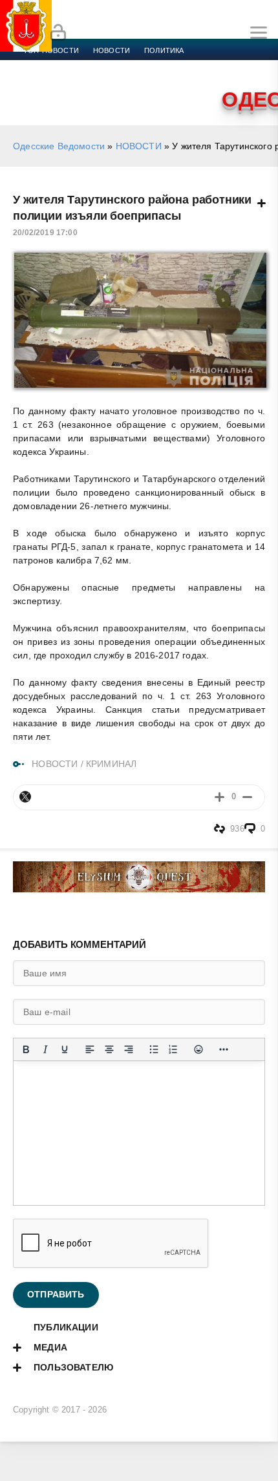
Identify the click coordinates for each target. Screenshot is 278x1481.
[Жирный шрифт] (26, 1049)
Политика (164, 50)
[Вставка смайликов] (198, 1049)
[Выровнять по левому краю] (90, 1049)
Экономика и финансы (69, 66)
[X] (25, 797)
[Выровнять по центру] (109, 1049)
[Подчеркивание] (64, 1049)
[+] (219, 797)
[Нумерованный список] (173, 1049)
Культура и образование (220, 66)
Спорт (143, 66)
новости (111, 50)
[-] (247, 797)
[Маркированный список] (154, 1049)
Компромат (46, 81)
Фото (134, 81)
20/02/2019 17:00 (45, 232)
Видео (96, 81)
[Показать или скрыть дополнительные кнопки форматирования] (223, 1049)
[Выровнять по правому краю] (128, 1049)
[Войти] (58, 33)
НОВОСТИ (139, 146)
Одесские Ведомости (59, 146)
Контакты (178, 81)
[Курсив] (45, 1049)
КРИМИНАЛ (111, 764)
